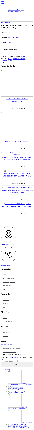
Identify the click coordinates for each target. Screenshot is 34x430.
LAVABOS (19, 388)
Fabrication (5, 289)
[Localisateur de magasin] (8, 241)
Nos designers (6, 300)
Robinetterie (25, 383)
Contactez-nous (5, 265)
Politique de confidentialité (9, 352)
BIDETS (17, 389)
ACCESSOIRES (24, 427)
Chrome (10, 42)
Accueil (3, 22)
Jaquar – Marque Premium (9, 282)
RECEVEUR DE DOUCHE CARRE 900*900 (17, 206)
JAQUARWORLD (7, 285)
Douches (7, 22)
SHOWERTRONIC (13, 37)
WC (13, 386)
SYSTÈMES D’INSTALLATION (18, 426)
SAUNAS (5, 318)
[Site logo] (3, 3)
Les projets (5, 303)
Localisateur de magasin (8, 244)
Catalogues (5, 336)
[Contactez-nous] (8, 262)
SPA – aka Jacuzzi (27, 423)
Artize (9, 33)
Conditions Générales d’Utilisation (11, 348)
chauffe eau (23, 408)
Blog (4, 307)
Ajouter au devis (11, 49)
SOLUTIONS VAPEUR (8, 321)
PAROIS (24, 407)
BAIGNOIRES (22, 391)
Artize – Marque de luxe (8, 278)
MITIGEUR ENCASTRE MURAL (17, 141)
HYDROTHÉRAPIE (19, 59)
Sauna (23, 393)
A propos (5, 274)
